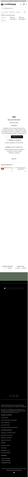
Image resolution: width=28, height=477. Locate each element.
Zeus (21, 147)
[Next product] (26, 12)
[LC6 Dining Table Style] (7, 216)
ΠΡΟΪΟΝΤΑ (11, 12)
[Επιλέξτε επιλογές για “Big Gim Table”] (25, 171)
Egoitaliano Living (5, 450)
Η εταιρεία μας (4, 417)
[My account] (20, 4)
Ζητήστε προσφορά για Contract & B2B (14, 142)
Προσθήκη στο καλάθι (17, 136)
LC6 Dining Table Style (7, 266)
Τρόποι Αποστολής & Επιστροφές (9, 420)
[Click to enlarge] (3, 13)
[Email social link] (15, 159)
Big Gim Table (20, 266)
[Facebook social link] (10, 396)
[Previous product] (23, 12)
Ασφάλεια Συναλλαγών (6, 437)
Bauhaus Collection (5, 445)
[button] (12, 171)
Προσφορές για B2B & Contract (8, 432)
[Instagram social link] (14, 396)
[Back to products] (24, 12)
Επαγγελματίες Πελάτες (7, 435)
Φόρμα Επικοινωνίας (6, 440)
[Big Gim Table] (20, 216)
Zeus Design (4, 448)
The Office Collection (5, 452)
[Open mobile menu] (26, 4)
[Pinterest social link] (17, 396)
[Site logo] (8, 4)
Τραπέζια (18, 12)
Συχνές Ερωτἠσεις (5, 425)
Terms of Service (16, 470)
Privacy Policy (8, 470)
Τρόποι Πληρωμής (5, 422)
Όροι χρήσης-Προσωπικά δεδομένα (9, 427)
